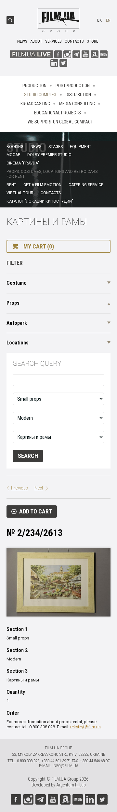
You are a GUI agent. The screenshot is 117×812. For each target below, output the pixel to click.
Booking (14, 146)
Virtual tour (19, 193)
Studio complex (40, 94)
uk (99, 20)
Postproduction (73, 85)
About (36, 41)
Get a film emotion (42, 185)
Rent (11, 185)
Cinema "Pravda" (22, 163)
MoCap (13, 155)
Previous (19, 488)
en (108, 20)
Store (92, 41)
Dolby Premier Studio (49, 155)
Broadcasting (35, 103)
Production (34, 85)
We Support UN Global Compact (60, 121)
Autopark (16, 323)
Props (13, 303)
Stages (55, 146)
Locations (17, 343)
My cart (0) (38, 246)
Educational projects (57, 112)
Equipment (80, 146)
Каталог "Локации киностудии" (39, 201)
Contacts (74, 41)
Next (38, 488)
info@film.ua (65, 765)
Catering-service (86, 185)
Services (53, 41)
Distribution (78, 94)
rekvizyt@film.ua (85, 726)
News (22, 41)
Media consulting (77, 103)
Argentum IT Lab (71, 784)
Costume (16, 283)
